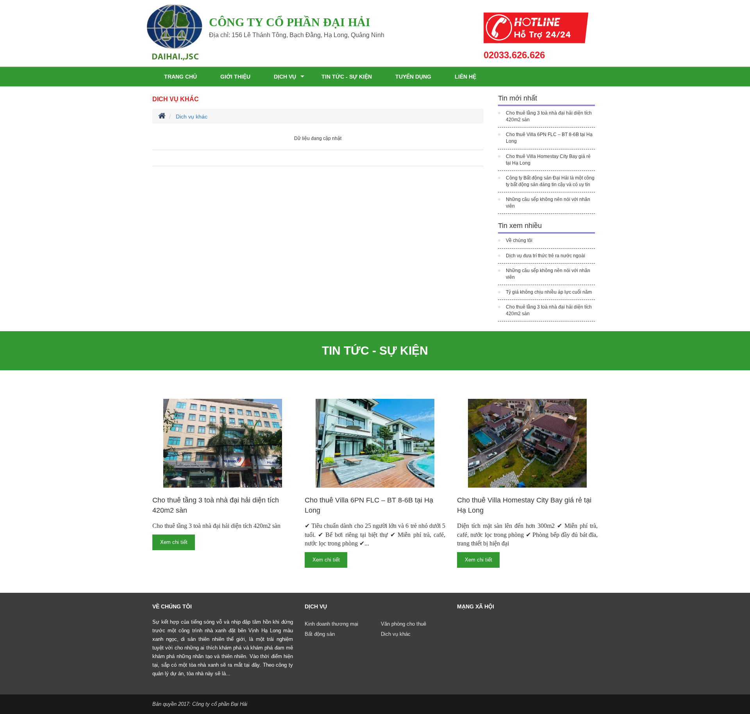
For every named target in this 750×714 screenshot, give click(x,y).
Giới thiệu (235, 77)
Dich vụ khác (175, 99)
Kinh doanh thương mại (331, 624)
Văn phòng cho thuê (403, 624)
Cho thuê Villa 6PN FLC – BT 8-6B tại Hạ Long (549, 138)
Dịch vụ (285, 77)
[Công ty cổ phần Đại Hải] (174, 32)
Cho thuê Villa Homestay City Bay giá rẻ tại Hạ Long (548, 160)
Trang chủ (180, 77)
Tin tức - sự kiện (346, 77)
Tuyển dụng (413, 77)
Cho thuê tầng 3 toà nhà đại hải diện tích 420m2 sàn (549, 116)
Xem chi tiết (174, 542)
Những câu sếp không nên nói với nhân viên (548, 203)
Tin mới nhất (517, 98)
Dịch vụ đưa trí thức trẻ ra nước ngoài (545, 255)
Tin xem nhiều (520, 226)
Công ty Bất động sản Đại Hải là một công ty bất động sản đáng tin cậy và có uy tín (550, 181)
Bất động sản (320, 634)
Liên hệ (465, 77)
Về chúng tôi (519, 240)
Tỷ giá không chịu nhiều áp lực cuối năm (549, 292)
